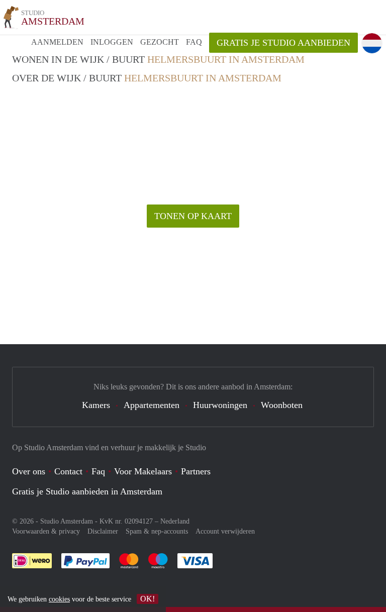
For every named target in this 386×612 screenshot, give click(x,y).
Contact (68, 471)
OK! (147, 598)
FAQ (194, 42)
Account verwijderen (225, 531)
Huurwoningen (220, 405)
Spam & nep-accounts (157, 531)
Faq (98, 471)
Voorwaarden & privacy (46, 531)
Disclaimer (102, 531)
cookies (59, 599)
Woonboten (282, 405)
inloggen (111, 42)
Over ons (28, 471)
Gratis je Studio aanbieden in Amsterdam (87, 491)
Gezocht (159, 42)
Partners (196, 471)
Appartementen (151, 405)
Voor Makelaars (143, 471)
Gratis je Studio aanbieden (283, 43)
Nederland (174, 521)
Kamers (96, 405)
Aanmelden (57, 42)
